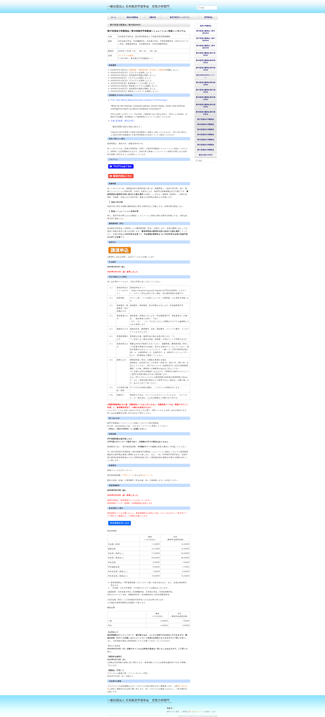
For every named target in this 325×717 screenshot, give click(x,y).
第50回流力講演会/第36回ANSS (205, 98)
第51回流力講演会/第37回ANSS (205, 91)
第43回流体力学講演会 (205, 139)
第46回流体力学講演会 (205, 124)
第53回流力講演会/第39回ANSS (205, 68)
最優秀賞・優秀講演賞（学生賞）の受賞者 (147, 69)
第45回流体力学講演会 (205, 129)
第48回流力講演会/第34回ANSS (205, 113)
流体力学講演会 (132, 17)
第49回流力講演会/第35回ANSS (205, 105)
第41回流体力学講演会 (205, 149)
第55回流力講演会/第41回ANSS (205, 54)
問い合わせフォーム (196, 712)
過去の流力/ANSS (206, 155)
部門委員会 (208, 17)
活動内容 (152, 17)
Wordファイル (146, 475)
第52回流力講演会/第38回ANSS (205, 83)
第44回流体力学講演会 (205, 134)
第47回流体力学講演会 (205, 119)
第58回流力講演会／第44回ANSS (205, 32)
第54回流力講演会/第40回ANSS (205, 61)
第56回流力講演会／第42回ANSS (205, 46)
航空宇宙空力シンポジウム (180, 17)
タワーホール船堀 (125, 55)
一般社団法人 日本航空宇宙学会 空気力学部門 (138, 6)
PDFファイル (129, 475)
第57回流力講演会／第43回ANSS (205, 39)
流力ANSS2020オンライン (205, 76)
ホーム (113, 17)
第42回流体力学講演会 (205, 144)
